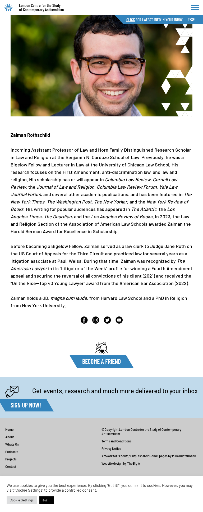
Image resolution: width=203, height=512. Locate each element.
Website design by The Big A (121, 463)
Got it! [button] (46, 500)
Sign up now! (26, 405)
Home (9, 429)
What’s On (12, 444)
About (9, 437)
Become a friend (101, 361)
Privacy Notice (111, 448)
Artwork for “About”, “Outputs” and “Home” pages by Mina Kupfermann (149, 456)
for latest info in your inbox (154, 19)
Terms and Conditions (117, 441)
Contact (10, 466)
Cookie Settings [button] (22, 500)
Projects (11, 459)
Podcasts (11, 452)
